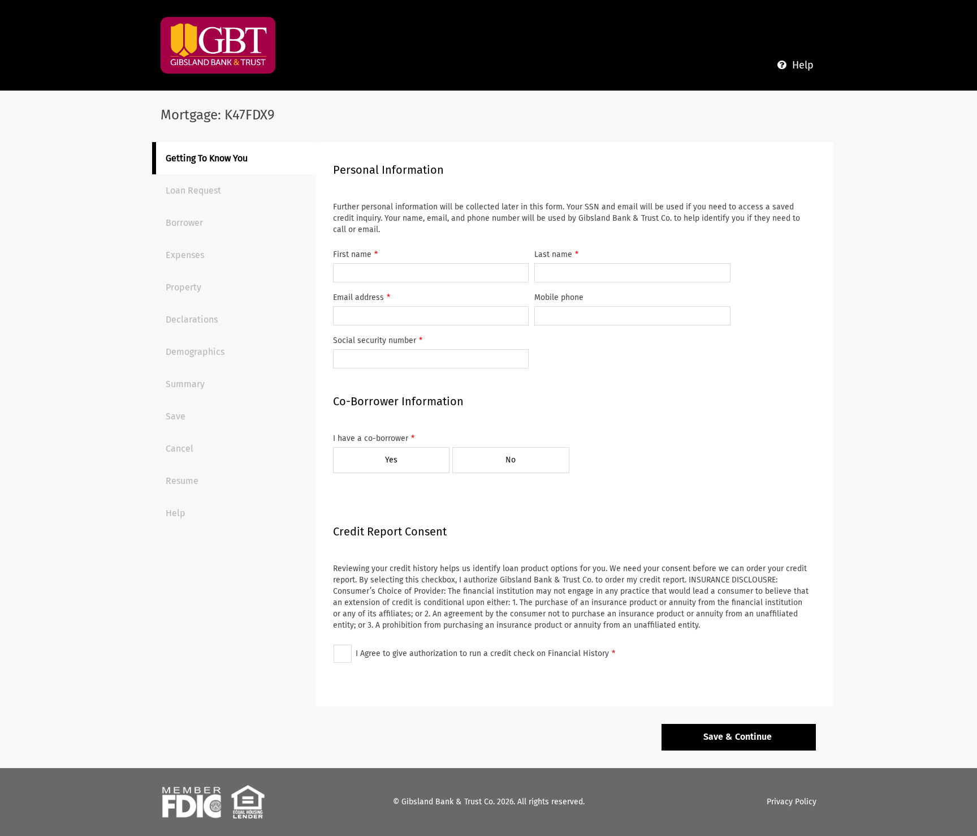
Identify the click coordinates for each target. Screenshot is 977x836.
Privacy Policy (791, 802)
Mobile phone (558, 297)
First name (352, 254)
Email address (358, 297)
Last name (553, 254)
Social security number (374, 340)
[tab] (236, 158)
